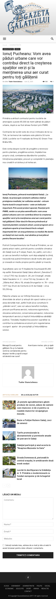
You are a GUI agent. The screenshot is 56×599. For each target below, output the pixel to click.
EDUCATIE (20, 588)
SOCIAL (47, 586)
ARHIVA (17, 49)
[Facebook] (28, 577)
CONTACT (28, 591)
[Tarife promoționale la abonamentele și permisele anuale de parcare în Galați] (9, 435)
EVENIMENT (15, 586)
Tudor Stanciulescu (15, 81)
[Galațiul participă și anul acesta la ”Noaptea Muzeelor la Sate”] (9, 448)
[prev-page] (4, 485)
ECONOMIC (9, 588)
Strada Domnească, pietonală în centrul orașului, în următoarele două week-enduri (35, 460)
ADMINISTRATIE (15, 45)
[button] (4, 38)
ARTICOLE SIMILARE (10, 395)
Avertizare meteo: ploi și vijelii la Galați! (40, 346)
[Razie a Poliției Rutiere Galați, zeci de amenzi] (9, 423)
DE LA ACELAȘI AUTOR (29, 395)
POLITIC (39, 586)
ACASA (6, 586)
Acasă (5, 45)
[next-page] (8, 485)
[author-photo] (28, 378)
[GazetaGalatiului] (28, 17)
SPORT (28, 588)
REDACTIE (45, 588)
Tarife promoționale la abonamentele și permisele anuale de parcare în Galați (34, 435)
